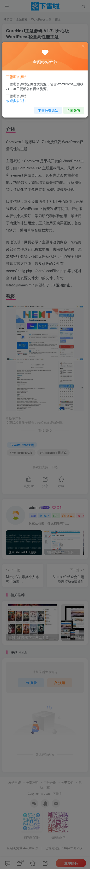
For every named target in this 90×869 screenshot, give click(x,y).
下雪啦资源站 (48, 110)
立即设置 (73, 110)
